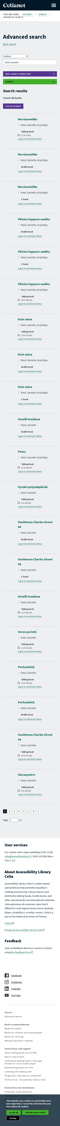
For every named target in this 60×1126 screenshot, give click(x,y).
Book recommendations (17, 1024)
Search (43, 14)
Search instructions (14, 1056)
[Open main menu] (54, 5)
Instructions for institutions (20, 1087)
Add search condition (18, 74)
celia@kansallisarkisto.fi (18, 856)
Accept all (13, 1112)
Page (5, 819)
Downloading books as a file (19, 1067)
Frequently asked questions (18, 1091)
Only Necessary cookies (35, 1112)
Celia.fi (8, 923)
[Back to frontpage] (14, 6)
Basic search (9, 44)
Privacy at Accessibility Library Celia (23, 930)
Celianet (28, 14)
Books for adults (13, 1028)
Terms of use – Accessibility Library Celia (25, 1079)
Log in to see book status (30, 138)
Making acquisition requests (19, 1040)
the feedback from (21, 952)
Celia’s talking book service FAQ (21, 1052)
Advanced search (13, 1016)
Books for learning (14, 1036)
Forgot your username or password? (23, 1075)
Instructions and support (18, 1048)
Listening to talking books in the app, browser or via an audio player (23, 1062)
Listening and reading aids (18, 1071)
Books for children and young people (23, 1032)
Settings (12, 1118)
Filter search (14, 106)
